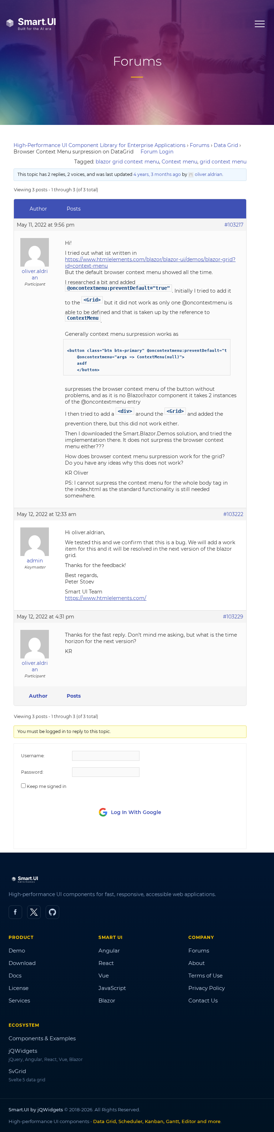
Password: (32, 772)
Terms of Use (205, 975)
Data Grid (226, 145)
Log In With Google (136, 812)
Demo (17, 950)
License (19, 988)
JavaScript (112, 988)
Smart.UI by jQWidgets (36, 1109)
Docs (15, 975)
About (196, 963)
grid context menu (223, 161)
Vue (103, 975)
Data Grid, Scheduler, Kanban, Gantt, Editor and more (156, 1121)
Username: (33, 755)
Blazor (106, 1000)
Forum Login (157, 151)
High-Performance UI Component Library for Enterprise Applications (100, 145)
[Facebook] (15, 912)
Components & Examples (42, 1038)
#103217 (233, 225)
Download (22, 963)
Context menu (179, 161)
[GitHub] (52, 912)
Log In (199, 836)
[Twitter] (34, 912)
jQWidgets (23, 1050)
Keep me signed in (46, 786)
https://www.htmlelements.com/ (105, 598)
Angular (109, 950)
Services (19, 1000)
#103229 (233, 616)
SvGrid (17, 1071)
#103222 (233, 514)
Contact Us (203, 1000)
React (106, 963)
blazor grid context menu (127, 161)
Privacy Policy (206, 988)
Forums (199, 145)
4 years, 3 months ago (157, 174)
